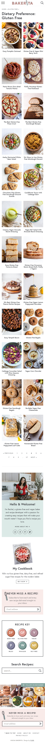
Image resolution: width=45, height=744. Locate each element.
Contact (36, 733)
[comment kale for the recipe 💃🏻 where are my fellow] (17, 701)
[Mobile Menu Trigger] (3, 4)
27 (27, 457)
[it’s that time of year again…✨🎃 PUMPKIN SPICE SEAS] (39, 701)
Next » (34, 457)
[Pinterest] (25, 532)
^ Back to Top (9, 733)
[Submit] (38, 609)
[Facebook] (20, 532)
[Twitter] (30, 532)
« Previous (8, 453)
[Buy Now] (22, 554)
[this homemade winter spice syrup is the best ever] (17, 690)
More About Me (22, 526)
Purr (32, 740)
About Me (27, 733)
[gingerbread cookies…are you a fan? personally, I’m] (5, 690)
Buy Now (22, 581)
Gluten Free (13, 9)
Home (4, 9)
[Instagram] (15, 532)
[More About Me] (22, 486)
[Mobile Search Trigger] (42, 4)
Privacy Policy (22, 735)
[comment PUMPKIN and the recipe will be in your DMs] (39, 690)
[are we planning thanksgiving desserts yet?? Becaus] (5, 701)
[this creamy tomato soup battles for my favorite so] (28, 701)
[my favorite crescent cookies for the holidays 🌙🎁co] (28, 690)
